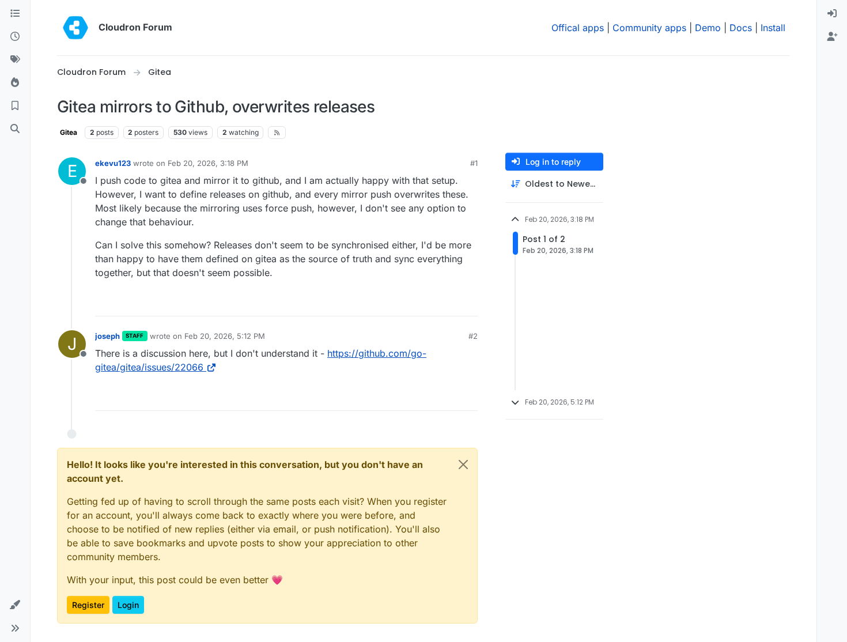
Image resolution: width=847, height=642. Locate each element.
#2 (473, 336)
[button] (15, 605)
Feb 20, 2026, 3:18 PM (208, 163)
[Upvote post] (450, 302)
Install (773, 27)
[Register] (832, 37)
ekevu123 (113, 163)
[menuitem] (832, 14)
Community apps (649, 27)
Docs (740, 27)
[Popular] (15, 83)
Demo (708, 27)
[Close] (463, 464)
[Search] (15, 129)
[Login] (832, 14)
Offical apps (577, 27)
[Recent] (15, 37)
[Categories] (15, 14)
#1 (474, 163)
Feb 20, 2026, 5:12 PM (224, 336)
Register (88, 605)
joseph (107, 336)
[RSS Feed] (277, 132)
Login (128, 605)
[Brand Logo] (75, 27)
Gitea (68, 132)
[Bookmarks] (15, 106)
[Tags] (15, 60)
